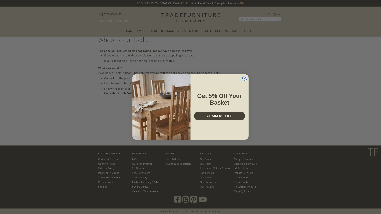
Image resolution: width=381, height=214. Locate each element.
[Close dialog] (244, 78)
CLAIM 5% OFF (219, 116)
